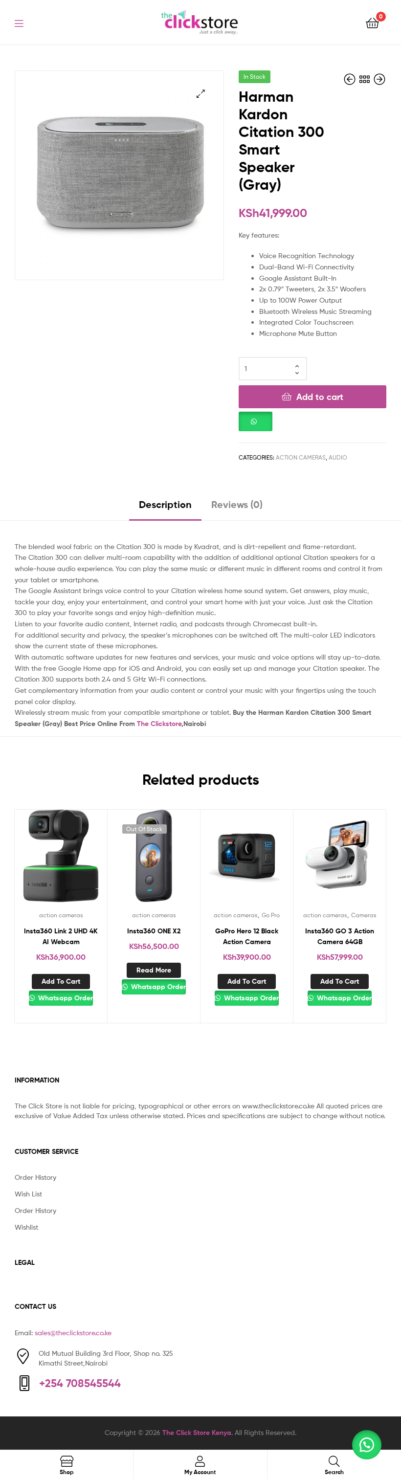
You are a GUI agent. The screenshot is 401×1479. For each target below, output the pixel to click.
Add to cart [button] (61, 981)
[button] (201, 94)
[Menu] (25, 22)
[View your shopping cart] (372, 22)
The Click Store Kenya (196, 1432)
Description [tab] (165, 504)
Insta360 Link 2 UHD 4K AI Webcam (61, 937)
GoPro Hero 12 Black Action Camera (246, 937)
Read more (153, 970)
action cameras (301, 457)
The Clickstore (159, 723)
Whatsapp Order (64, 997)
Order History (35, 1177)
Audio (338, 457)
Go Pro (271, 915)
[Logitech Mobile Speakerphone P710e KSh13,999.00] (379, 79)
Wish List (28, 1194)
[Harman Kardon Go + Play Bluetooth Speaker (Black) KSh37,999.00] (350, 79)
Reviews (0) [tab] (237, 504)
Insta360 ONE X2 (153, 931)
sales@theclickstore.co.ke (73, 1332)
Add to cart (319, 396)
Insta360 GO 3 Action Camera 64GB (339, 937)
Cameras (364, 915)
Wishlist (26, 1227)
